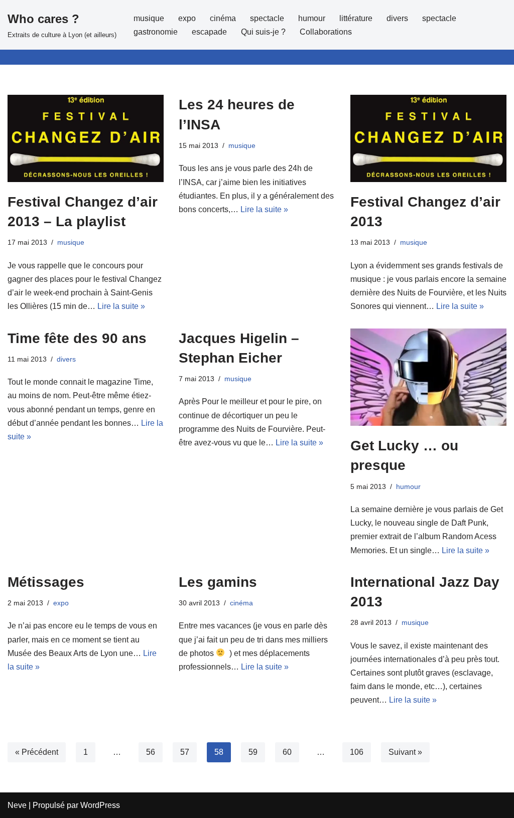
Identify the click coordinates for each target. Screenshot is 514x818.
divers (397, 18)
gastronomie (156, 32)
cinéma (223, 18)
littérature (355, 18)
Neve (17, 805)
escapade (209, 32)
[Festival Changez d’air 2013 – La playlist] (86, 138)
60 (287, 752)
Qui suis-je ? (263, 32)
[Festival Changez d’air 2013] (428, 138)
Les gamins (218, 582)
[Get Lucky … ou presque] (428, 377)
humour (311, 18)
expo (187, 18)
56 (150, 752)
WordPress (100, 805)
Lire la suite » (121, 306)
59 (253, 752)
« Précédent (36, 752)
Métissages (46, 582)
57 (184, 752)
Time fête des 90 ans (77, 338)
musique (149, 18)
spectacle (267, 18)
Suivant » (405, 752)
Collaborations (326, 32)
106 (356, 752)
